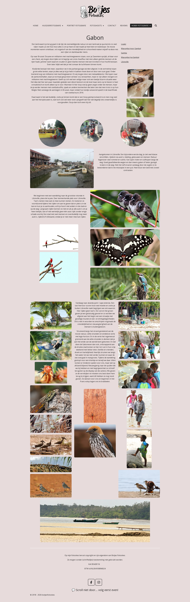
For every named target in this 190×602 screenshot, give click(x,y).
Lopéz (123, 44)
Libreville (125, 62)
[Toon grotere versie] (140, 83)
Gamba (124, 53)
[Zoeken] (155, 25)
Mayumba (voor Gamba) (131, 48)
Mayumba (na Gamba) (130, 57)
